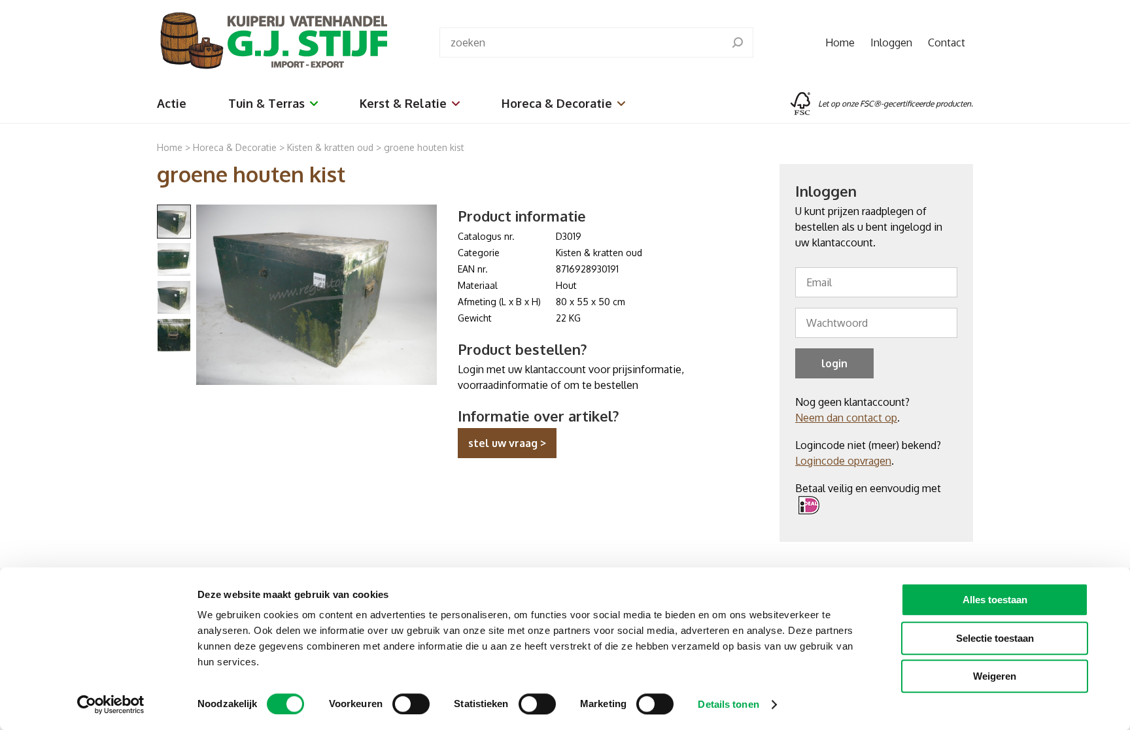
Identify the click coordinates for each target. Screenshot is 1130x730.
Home (840, 42)
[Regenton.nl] (272, 42)
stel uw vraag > (507, 443)
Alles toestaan (995, 599)
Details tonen (728, 704)
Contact (946, 42)
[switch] (411, 703)
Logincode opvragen (843, 460)
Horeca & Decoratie (557, 103)
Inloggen (891, 42)
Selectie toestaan (995, 638)
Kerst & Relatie (403, 103)
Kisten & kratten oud (330, 147)
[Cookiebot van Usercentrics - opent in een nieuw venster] (111, 704)
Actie (171, 103)
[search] (737, 42)
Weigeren (994, 676)
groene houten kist (424, 147)
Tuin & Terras (266, 103)
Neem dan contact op (846, 417)
